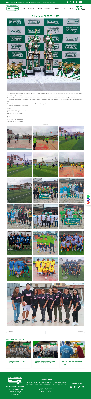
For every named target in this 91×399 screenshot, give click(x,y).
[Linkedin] (76, 2)
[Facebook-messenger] (88, 199)
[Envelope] (88, 202)
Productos (31, 8)
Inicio (24, 8)
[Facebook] (67, 2)
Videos (63, 8)
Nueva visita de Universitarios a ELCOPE (17, 362)
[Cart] (80, 2)
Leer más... (11, 365)
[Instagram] (70, 2)
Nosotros (70, 8)
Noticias (57, 8)
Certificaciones (48, 8)
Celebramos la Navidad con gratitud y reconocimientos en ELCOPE (45, 362)
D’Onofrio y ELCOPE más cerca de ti (72, 361)
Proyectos (39, 8)
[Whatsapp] (88, 196)
